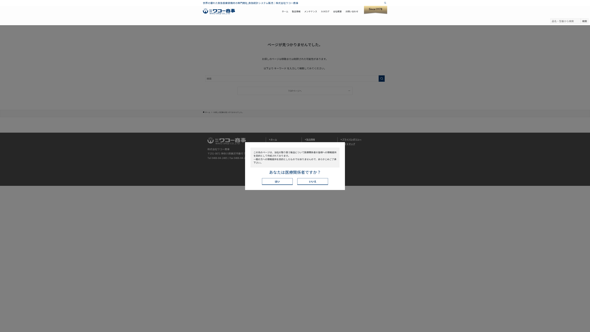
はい (277, 181)
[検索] (385, 3)
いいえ (312, 181)
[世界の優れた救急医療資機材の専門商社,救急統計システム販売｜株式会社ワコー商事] (219, 11)
